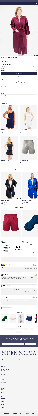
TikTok (2, 391)
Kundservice (3, 365)
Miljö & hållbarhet (4, 382)
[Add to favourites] (36, 58)
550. (34, 84)
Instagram (3, 389)
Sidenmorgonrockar (24, 329)
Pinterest (3, 392)
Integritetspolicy (4, 370)
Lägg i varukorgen (19, 73)
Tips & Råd (3, 379)
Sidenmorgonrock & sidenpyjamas (12, 329)
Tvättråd (2, 380)
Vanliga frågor (3, 366)
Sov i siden (5, 57)
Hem (1, 57)
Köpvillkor (3, 367)
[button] (19, 70)
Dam (31, 329)
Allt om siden (3, 378)
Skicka (30, 343)
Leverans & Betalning (5, 369)
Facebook (3, 388)
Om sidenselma (4, 376)
